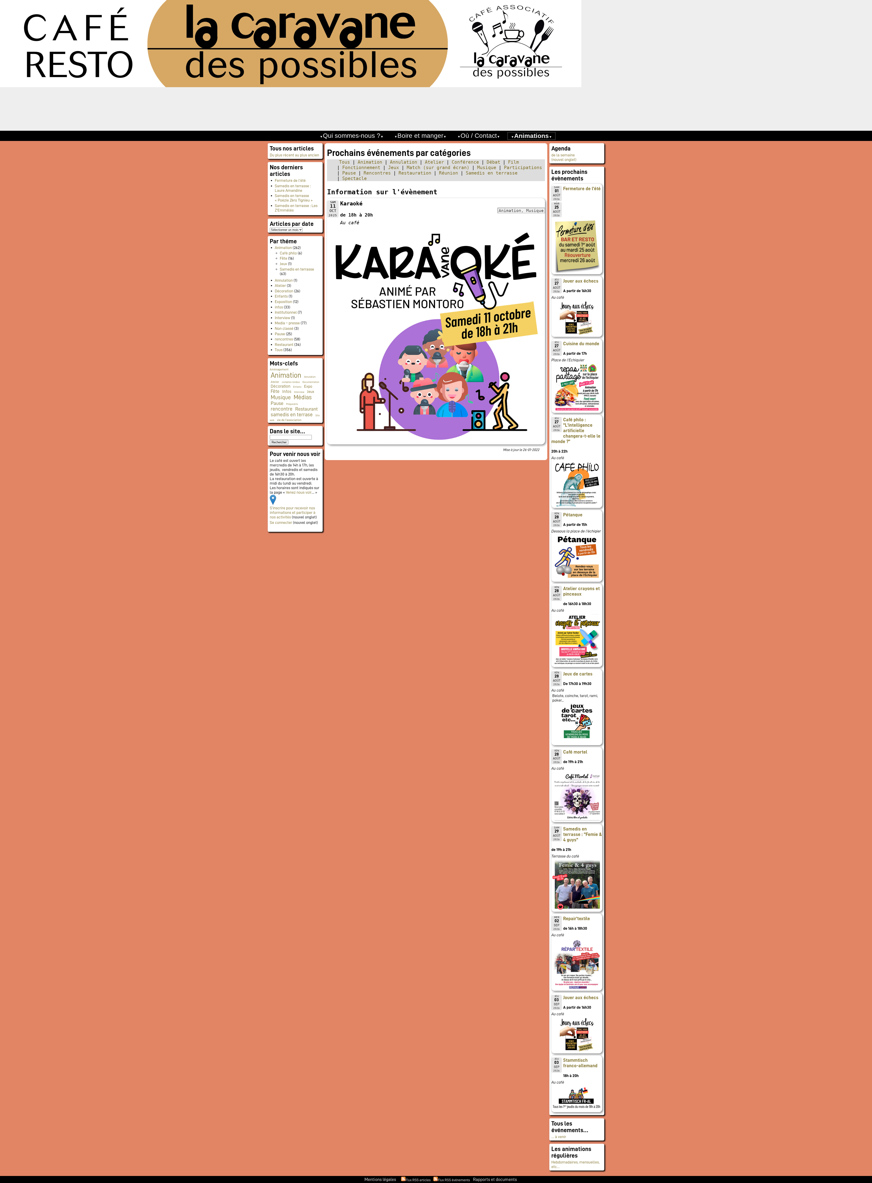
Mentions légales (380, 1179)
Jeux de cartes (577, 673)
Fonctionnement (361, 167)
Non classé (284, 328)
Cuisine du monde (581, 343)
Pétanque (572, 514)
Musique (486, 167)
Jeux (393, 167)
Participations (523, 167)
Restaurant (284, 345)
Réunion (448, 173)
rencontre (281, 409)
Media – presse (287, 323)
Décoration (284, 291)
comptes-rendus (291, 382)
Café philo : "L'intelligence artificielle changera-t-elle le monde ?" (575, 430)
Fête (283, 258)
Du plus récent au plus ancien (294, 155)
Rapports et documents (495, 1179)
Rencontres (377, 173)
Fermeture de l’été (290, 180)
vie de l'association (289, 420)
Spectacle (354, 178)
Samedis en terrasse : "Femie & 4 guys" (582, 834)
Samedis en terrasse (492, 173)
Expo (308, 386)
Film (513, 162)
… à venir (558, 1137)
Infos (286, 391)
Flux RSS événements (454, 1180)
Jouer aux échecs (580, 280)
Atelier (434, 162)
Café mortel (575, 751)
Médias (303, 397)
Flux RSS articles (418, 1180)
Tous (344, 162)
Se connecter (281, 522)
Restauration (415, 173)
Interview (282, 318)
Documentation (310, 382)
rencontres (284, 339)
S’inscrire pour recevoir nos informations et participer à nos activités (292, 512)
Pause (349, 173)
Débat (493, 162)
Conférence (465, 162)
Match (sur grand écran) (438, 167)
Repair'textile (576, 918)
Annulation (403, 162)
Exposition (283, 302)
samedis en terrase (292, 414)
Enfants (281, 296)
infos (279, 307)
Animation (370, 162)
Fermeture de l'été (582, 188)
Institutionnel (286, 312)
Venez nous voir (299, 492)
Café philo (288, 253)
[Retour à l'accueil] (436, 65)
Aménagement (279, 369)
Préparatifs (292, 404)
